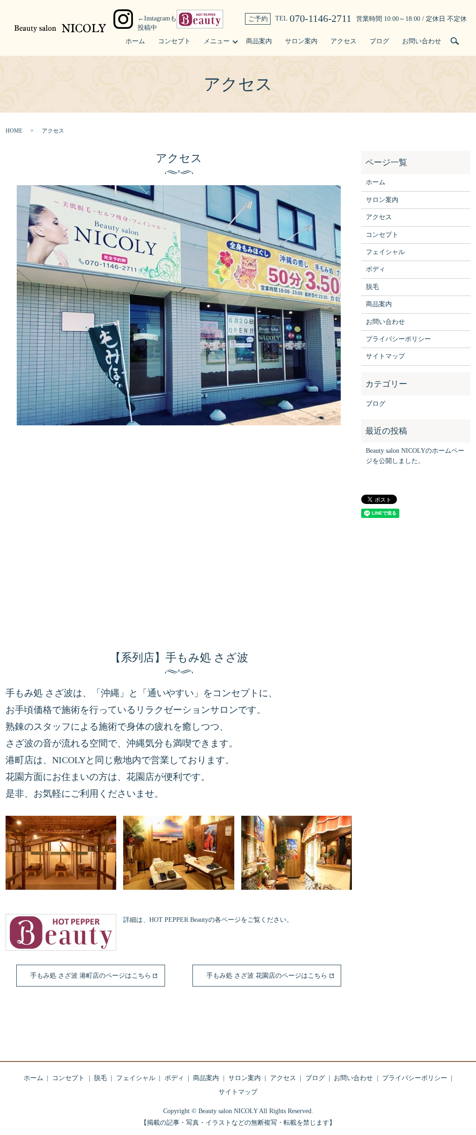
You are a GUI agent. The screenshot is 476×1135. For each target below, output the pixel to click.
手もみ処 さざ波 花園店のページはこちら (266, 975)
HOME (14, 131)
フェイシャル (385, 251)
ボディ (375, 269)
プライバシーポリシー (398, 339)
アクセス (344, 41)
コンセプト (174, 41)
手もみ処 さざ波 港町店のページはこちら (90, 975)
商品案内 (259, 41)
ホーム (135, 41)
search (455, 41)
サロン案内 (301, 41)
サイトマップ (385, 356)
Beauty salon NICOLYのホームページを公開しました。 (415, 455)
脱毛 (372, 286)
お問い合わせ (421, 41)
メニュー (217, 41)
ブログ (379, 41)
